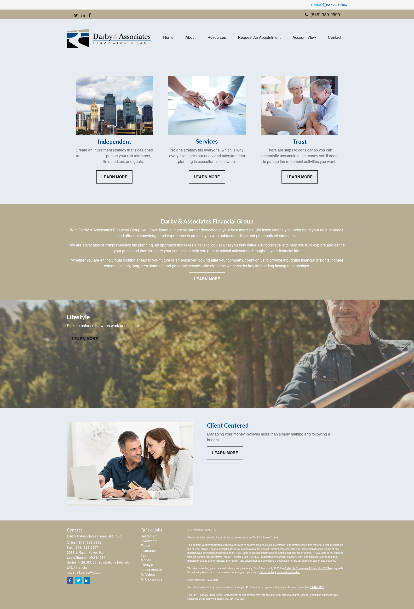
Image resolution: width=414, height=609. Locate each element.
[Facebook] (89, 15)
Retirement (149, 536)
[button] (190, 37)
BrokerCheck (270, 537)
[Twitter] (76, 15)
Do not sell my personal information (279, 572)
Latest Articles (151, 569)
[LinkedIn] (83, 15)
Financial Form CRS (204, 529)
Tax (143, 555)
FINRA (314, 587)
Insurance (148, 550)
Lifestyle (147, 564)
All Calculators (151, 579)
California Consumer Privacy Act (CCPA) (308, 568)
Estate (145, 545)
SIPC (321, 587)
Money (146, 560)
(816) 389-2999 (325, 14)
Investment (149, 540)
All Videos (148, 574)
